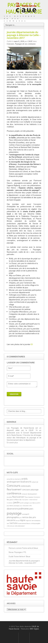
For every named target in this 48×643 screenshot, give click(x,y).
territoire (13, 523)
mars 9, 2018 (19, 41)
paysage (14, 513)
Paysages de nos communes (25, 44)
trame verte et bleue (24, 523)
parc (31, 508)
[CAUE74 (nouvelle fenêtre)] (26, 7)
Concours (10, 44)
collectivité (35, 482)
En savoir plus (12, 442)
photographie (13, 517)
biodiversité (26, 481)
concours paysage (30, 489)
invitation (10, 503)
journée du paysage (13, 505)
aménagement (13, 481)
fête (8, 500)
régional (28, 520)
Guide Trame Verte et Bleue (19, 556)
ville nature (10, 526)
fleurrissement (29, 497)
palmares (24, 508)
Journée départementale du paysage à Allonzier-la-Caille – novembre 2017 (24, 561)
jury (20, 505)
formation (37, 497)
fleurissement (18, 496)
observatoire (12, 508)
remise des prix (29, 517)
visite (15, 526)
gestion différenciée (15, 500)
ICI (32, 344)
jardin (16, 502)
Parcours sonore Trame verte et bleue (23, 548)
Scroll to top (24, 638)
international (33, 500)
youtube (21, 461)
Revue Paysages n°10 (17, 552)
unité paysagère (35, 523)
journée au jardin (34, 503)
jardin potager (24, 503)
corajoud (24, 494)
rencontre (11, 520)
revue (17, 520)
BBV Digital (34, 628)
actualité (9, 479)
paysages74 (25, 514)
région (22, 520)
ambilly (24, 478)
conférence (14, 493)
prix (20, 517)
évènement (21, 526)
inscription (25, 500)
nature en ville (27, 505)
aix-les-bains (17, 479)
